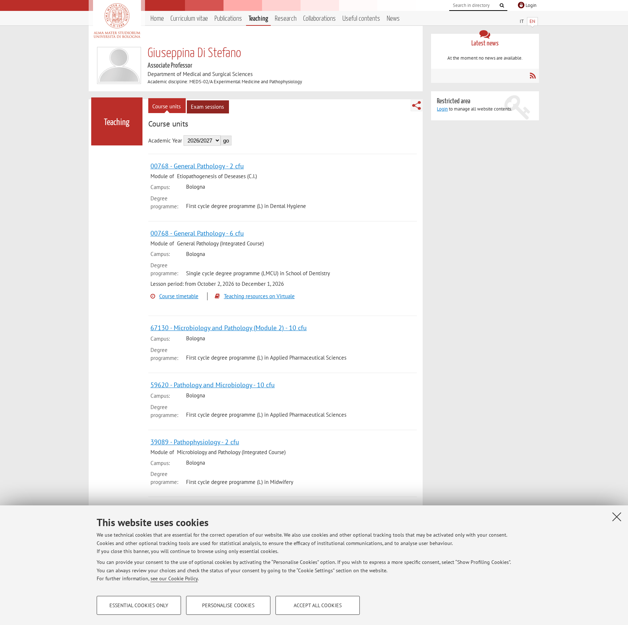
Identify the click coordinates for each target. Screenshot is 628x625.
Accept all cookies (318, 605)
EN (532, 21)
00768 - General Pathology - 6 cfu (197, 233)
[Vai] (501, 5)
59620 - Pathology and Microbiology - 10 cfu (212, 385)
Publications (228, 18)
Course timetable (178, 296)
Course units (166, 106)
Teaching (258, 18)
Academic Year (165, 140)
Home (157, 18)
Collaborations (319, 18)
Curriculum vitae (189, 18)
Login (442, 109)
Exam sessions (207, 106)
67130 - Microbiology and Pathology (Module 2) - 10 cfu (228, 328)
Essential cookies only (138, 605)
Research (286, 18)
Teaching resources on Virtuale (259, 296)
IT (522, 21)
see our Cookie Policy (174, 578)
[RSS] (532, 75)
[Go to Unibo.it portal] (117, 20)
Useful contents (361, 18)
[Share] (416, 105)
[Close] (617, 516)
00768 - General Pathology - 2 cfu (197, 166)
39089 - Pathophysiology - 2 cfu (194, 442)
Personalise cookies (228, 605)
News (393, 18)
